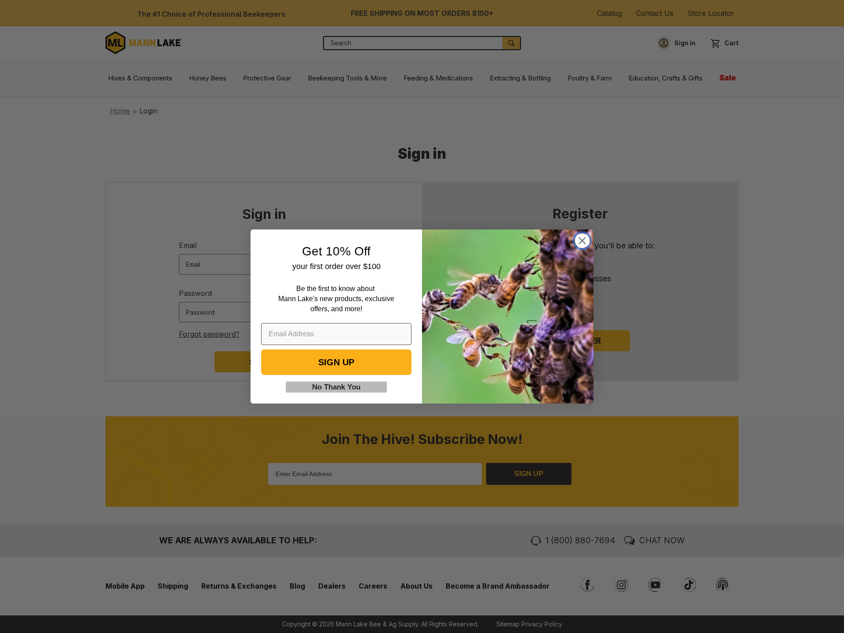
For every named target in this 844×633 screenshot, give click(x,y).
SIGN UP (336, 362)
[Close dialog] (582, 240)
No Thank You (336, 387)
